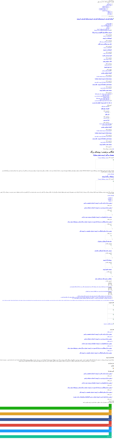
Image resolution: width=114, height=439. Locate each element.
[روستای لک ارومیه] (108, 257)
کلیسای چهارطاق (105, 108)
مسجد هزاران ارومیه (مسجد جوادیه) (103, 78)
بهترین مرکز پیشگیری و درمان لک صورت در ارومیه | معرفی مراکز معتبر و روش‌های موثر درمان (90, 221)
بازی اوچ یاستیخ (108, 67)
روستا (40, 300)
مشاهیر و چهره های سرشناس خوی (103, 278)
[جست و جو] (113, 16)
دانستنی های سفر (105, 94)
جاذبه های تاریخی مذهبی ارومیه (103, 29)
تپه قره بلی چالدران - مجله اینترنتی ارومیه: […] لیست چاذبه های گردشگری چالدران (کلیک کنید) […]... (92, 298)
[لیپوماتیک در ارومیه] (107, 35)
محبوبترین (110, 198)
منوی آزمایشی (109, 5)
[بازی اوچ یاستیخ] (108, 64)
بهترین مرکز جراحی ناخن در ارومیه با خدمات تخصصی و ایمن (98, 203)
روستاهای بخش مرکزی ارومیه (46, 300)
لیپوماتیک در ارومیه (107, 38)
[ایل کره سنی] (106, 117)
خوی (70, 300)
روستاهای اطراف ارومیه (97, 300)
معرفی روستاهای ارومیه (103, 157)
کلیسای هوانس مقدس (106, 73)
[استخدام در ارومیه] (108, 47)
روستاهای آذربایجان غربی (106, 300)
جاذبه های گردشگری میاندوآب (105, 241)
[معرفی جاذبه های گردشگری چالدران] (108, 248)
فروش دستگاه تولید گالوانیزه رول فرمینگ (102, 32)
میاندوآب (24, 300)
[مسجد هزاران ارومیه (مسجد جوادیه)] (104, 76)
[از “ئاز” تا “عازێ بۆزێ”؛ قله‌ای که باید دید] (103, 100)
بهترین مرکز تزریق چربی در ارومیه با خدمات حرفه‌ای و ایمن (98, 207)
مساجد (62, 300)
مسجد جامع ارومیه (107, 269)
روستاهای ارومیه (112, 300)
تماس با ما (110, 14)
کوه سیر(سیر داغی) (107, 55)
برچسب (110, 200)
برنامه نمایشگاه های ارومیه (106, 25)
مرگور (3, 300)
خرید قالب (110, 12)
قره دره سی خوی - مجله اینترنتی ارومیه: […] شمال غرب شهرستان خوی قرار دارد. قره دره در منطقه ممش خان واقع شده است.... (86, 297)
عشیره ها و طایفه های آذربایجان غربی (101, 96)
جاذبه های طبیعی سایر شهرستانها (102, 98)
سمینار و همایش (106, 97)
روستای (83, 300)
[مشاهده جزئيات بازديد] (113, 368)
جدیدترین (110, 197)
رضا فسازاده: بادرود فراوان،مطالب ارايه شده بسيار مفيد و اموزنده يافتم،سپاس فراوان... (94, 295)
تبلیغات (107, 26)
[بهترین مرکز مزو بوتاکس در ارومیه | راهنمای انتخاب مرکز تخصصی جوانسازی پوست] (109, 323)
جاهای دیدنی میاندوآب (7, 300)
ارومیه (101, 300)
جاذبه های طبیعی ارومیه (104, 99)
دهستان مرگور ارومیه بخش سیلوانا (103, 155)
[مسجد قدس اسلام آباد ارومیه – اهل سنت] (103, 82)
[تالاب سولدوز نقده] (108, 59)
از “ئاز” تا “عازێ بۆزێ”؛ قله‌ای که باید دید (102, 102)
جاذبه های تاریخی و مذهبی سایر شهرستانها (103, 93)
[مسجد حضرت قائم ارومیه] (106, 87)
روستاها (60, 300)
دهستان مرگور (21, 300)
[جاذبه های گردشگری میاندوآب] (108, 239)
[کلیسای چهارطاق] (105, 106)
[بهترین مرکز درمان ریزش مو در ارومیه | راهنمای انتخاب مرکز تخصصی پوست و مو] (110, 317)
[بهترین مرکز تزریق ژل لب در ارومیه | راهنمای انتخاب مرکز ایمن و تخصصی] (110, 322)
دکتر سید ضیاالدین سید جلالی (105, 44)
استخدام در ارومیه (107, 49)
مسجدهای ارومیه (79, 300)
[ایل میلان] (107, 112)
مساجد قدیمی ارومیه (35, 300)
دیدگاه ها (110, 199)
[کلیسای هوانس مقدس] (107, 70)
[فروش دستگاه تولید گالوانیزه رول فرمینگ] (103, 30)
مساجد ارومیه (86, 300)
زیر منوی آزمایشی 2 (103, 8)
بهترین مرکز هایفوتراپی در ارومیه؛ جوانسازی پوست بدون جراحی (97, 217)
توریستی (107, 27)
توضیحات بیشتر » (110, 173)
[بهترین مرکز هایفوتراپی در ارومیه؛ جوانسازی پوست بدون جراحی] (110, 308)
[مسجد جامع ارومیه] (108, 267)
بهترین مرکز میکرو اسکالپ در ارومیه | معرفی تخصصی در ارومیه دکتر (96, 231)
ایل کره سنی (106, 120)
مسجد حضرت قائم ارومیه (106, 90)
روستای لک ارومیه (107, 260)
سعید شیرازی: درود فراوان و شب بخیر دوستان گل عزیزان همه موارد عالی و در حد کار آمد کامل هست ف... (91, 286)
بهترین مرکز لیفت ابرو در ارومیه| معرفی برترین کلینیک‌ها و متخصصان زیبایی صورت (92, 397)
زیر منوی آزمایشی (105, 6)
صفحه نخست (109, 23)
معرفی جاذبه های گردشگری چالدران (103, 250)
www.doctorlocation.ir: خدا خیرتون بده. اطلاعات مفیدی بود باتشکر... (98, 291)
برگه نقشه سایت (108, 24)
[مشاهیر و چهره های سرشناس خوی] (108, 276)
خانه (113, 148)
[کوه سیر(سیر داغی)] (107, 53)
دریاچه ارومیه (57, 300)
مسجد (39, 300)
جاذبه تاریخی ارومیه (52, 300)
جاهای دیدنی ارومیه (91, 300)
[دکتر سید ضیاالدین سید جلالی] (105, 41)
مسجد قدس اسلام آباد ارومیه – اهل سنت (102, 84)
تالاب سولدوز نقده (107, 61)
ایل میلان (107, 114)
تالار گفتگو (110, 11)
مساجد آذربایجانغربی (66, 300)
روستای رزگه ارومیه (108, 176)
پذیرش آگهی (109, 3)
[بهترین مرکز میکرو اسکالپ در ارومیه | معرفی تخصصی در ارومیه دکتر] (110, 313)
